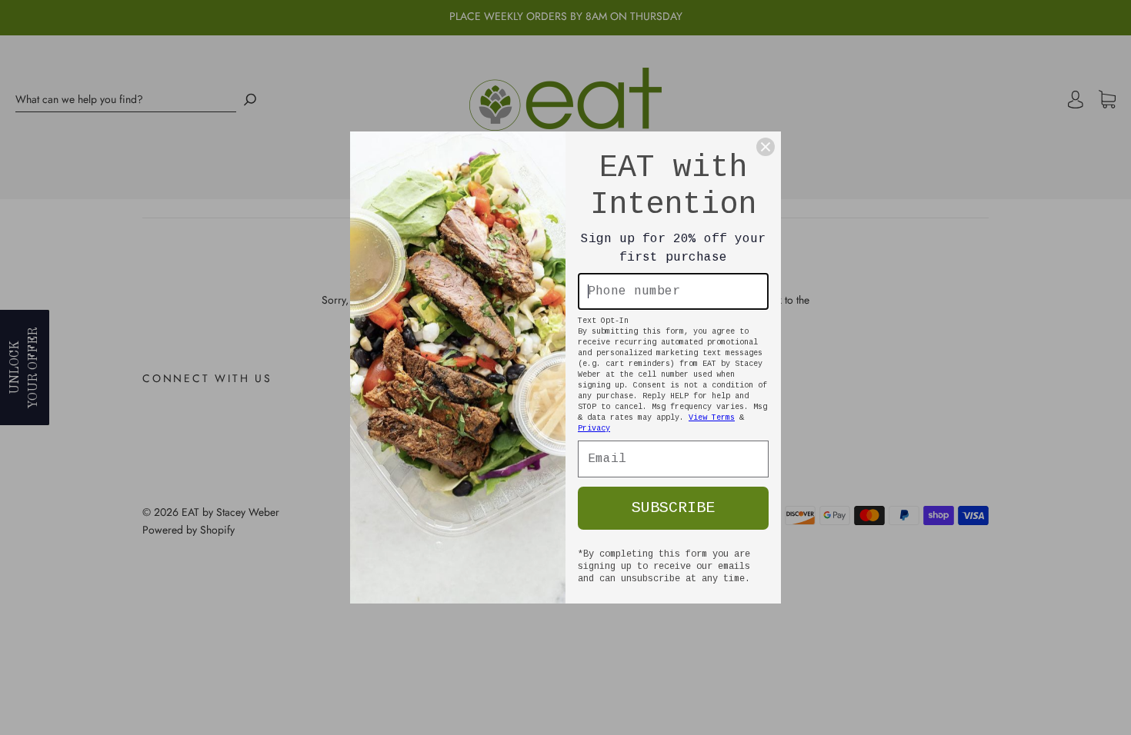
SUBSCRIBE (673, 508)
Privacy (594, 428)
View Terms (712, 418)
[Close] (765, 147)
